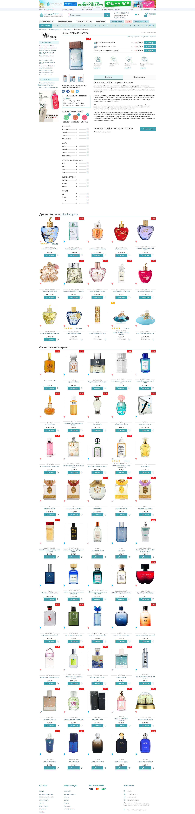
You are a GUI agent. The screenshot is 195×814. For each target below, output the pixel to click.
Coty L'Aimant (145, 466)
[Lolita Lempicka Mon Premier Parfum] (145, 230)
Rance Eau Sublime (49, 508)
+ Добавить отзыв (148, 129)
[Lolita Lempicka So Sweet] (145, 272)
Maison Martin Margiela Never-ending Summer (121, 466)
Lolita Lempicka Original (45, 68)
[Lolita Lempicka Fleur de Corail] (145, 314)
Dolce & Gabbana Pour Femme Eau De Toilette (50, 550)
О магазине (42, 809)
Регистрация (151, 9)
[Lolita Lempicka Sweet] (121, 230)
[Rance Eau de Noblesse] (145, 489)
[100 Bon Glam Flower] (97, 531)
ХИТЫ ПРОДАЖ (45, 25)
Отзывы (41, 812)
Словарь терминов (134, 37)
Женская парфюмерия (46, 794)
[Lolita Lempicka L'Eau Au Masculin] (73, 272)
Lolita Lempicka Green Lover (47, 82)
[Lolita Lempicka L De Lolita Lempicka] (121, 314)
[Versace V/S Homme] (145, 405)
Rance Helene (97, 508)
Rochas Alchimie (50, 424)
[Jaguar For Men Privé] (97, 742)
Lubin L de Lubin (97, 424)
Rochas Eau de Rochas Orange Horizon (74, 424)
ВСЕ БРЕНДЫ (150, 25)
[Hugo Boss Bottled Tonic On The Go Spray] (145, 658)
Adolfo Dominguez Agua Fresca (121, 593)
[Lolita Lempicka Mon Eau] (97, 272)
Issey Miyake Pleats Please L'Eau (73, 719)
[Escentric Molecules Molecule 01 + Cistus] (73, 447)
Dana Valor (121, 550)
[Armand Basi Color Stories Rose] (49, 447)
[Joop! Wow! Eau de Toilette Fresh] (145, 616)
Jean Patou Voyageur (50, 761)
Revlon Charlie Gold (49, 381)
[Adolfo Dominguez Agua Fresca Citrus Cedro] (97, 574)
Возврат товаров (69, 794)
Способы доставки (68, 9)
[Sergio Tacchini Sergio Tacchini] (97, 363)
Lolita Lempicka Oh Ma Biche (47, 66)
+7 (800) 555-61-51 (123, 13)
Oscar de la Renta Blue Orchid (97, 635)
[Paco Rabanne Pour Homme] (73, 616)
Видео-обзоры (43, 806)
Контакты (67, 806)
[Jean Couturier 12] (73, 742)
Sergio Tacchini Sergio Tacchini (97, 382)
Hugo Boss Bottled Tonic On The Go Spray (145, 677)
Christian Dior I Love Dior (97, 677)
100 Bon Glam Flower (97, 550)
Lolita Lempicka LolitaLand (46, 58)
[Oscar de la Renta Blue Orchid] (97, 616)
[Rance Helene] (97, 489)
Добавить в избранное (149, 37)
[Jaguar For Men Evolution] (145, 742)
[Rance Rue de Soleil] (121, 489)
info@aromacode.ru (133, 800)
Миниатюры (100, 21)
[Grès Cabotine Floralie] (121, 405)
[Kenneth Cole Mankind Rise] (121, 616)
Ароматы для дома (84, 21)
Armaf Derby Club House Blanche (97, 466)
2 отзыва (79, 328)
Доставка (67, 791)
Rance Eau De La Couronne (73, 508)
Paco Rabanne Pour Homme (73, 635)
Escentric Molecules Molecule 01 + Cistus (73, 466)
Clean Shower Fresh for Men (50, 593)
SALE (128, 21)
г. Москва (50, 9)
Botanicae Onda (121, 677)
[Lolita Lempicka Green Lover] (73, 230)
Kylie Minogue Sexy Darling (145, 593)
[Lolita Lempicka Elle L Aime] (97, 314)
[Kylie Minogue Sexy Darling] (145, 574)
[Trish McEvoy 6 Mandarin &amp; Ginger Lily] (121, 363)
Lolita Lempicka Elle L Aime (46, 45)
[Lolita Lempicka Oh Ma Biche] (121, 272)
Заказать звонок (119, 17)
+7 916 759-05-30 (132, 797)
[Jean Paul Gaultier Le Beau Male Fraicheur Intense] (145, 531)
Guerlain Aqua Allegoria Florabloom (121, 719)
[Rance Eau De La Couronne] (73, 489)
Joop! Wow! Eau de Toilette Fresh (145, 635)
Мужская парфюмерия (46, 797)
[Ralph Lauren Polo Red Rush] (49, 616)
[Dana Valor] (121, 531)
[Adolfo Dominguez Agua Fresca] (121, 574)
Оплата (66, 797)
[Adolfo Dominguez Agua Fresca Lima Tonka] (73, 574)
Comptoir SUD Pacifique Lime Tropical (73, 677)
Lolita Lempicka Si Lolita (45, 70)
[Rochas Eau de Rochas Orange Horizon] (73, 405)
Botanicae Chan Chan (50, 719)
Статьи (41, 803)
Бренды (41, 791)
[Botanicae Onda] (121, 658)
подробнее (97, 68)
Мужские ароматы (65, 21)
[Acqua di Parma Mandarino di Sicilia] (145, 363)
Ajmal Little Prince (73, 382)
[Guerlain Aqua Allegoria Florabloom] (121, 700)
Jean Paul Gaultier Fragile (145, 719)
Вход (144, 9)
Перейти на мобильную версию (137, 810)
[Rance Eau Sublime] (49, 489)
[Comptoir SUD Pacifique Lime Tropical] (73, 658)
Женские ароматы (46, 21)
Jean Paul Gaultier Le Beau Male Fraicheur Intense (145, 550)
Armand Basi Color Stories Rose (49, 466)
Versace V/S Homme (145, 424)
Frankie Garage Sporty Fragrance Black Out (73, 550)
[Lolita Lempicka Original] (73, 314)
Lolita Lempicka (69, 214)
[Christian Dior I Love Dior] (97, 658)
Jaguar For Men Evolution (145, 761)
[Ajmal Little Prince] (73, 363)
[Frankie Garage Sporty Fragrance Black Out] (73, 531)
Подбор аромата (141, 21)
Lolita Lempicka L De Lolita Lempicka (46, 53)
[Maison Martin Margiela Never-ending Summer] (121, 447)
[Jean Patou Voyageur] (49, 742)
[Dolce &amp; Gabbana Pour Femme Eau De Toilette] (49, 531)
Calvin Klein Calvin (97, 719)
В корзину (149, 43)
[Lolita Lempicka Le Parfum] (50, 230)
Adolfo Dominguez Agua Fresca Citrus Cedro (97, 592)
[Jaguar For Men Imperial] (121, 742)
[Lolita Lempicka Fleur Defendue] (49, 314)
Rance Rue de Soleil (121, 508)
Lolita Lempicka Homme (46, 85)
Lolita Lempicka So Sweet (46, 72)
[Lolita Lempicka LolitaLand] (97, 230)
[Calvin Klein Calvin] (97, 700)
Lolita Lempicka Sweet (45, 74)
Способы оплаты (88, 9)
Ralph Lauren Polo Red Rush (50, 635)
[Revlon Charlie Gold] (49, 363)
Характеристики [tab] (139, 77)
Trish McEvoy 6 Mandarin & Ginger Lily (121, 381)
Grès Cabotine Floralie (121, 424)
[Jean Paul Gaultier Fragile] (145, 700)
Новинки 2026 (117, 21)
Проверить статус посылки (111, 9)
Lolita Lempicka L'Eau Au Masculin (48, 87)
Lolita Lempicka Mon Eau (46, 60)
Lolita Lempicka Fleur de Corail (47, 50)
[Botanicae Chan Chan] (49, 700)
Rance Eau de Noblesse (145, 508)
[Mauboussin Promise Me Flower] (49, 658)
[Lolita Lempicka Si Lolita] (49, 272)
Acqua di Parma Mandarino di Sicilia (145, 381)
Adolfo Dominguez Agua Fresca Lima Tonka (73, 592)
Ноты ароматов (69, 809)
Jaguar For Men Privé (97, 761)
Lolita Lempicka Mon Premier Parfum (47, 63)
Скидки (130, 9)
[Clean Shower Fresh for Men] (49, 574)
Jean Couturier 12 (74, 761)
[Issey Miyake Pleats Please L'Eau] (73, 700)
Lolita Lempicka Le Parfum (46, 55)
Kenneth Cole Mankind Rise (121, 635)
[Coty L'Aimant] (145, 447)
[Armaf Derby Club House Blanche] (97, 447)
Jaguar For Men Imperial (121, 761)
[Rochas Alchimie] (49, 405)
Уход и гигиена (43, 800)
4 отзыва (55, 243)
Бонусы (66, 800)
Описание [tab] (108, 77)
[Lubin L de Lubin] (97, 405)
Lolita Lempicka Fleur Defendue (48, 48)
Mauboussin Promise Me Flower (49, 677)
